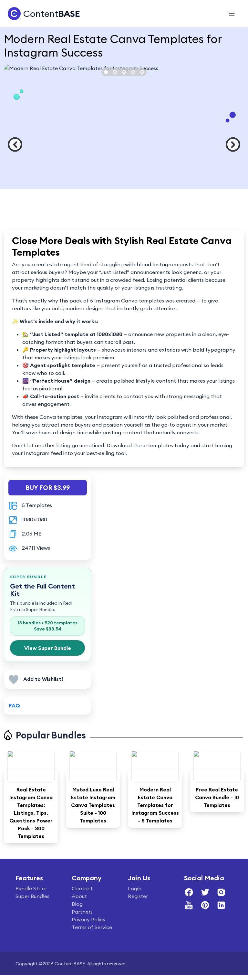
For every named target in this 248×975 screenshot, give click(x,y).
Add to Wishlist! (43, 679)
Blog (77, 904)
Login (134, 888)
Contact (82, 888)
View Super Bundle (47, 648)
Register (138, 896)
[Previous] (15, 144)
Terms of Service (92, 927)
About (79, 896)
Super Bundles (32, 896)
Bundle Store (31, 888)
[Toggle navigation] (231, 13)
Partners (82, 911)
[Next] (233, 144)
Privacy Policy (89, 919)
